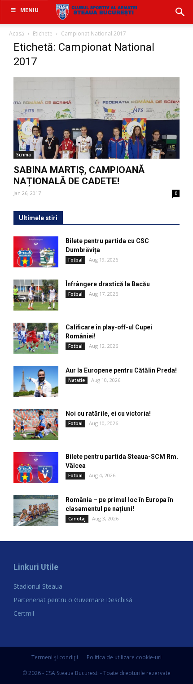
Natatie (76, 380)
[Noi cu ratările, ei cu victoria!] (35, 424)
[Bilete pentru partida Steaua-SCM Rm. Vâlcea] (35, 467)
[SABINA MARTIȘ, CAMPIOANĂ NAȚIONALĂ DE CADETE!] (96, 118)
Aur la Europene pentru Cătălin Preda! (121, 370)
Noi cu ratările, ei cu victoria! (108, 413)
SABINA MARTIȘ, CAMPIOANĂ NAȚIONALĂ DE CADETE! (79, 175)
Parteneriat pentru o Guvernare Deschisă (72, 599)
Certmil (23, 613)
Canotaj (77, 518)
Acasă (16, 33)
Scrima (23, 154)
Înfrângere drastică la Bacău (108, 284)
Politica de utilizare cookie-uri (124, 657)
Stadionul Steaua (37, 586)
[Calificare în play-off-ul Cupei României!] (35, 338)
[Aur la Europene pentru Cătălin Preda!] (35, 381)
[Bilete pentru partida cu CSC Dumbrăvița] (35, 251)
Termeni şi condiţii (54, 657)
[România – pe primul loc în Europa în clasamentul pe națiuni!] (35, 510)
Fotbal (75, 260)
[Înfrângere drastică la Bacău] (35, 295)
